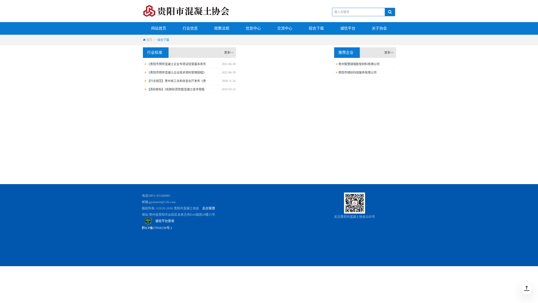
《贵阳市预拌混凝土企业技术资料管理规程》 (191, 72)
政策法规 (221, 28)
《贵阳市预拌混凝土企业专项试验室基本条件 (191, 64)
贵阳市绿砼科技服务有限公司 (357, 72)
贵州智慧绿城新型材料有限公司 (359, 64)
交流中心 (284, 28)
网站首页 (158, 28)
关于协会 (379, 28)
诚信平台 (347, 28)
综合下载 (316, 28)
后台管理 (208, 208)
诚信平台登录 (164, 221)
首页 (149, 39)
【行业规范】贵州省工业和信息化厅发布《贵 (191, 80)
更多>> (228, 52)
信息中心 (253, 28)
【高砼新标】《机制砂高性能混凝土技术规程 (191, 89)
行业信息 (190, 28)
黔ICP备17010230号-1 (157, 228)
